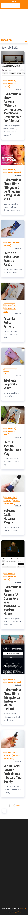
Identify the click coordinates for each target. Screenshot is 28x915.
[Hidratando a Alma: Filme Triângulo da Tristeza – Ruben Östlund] (12, 654)
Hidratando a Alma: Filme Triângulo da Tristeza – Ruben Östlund (12, 699)
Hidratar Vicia (6, 39)
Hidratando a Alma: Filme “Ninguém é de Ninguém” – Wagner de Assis (12, 189)
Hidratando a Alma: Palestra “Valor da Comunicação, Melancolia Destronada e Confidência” (13, 107)
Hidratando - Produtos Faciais (12, 757)
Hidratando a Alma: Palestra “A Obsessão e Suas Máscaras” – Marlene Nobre (12, 600)
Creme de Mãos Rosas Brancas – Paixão (11, 259)
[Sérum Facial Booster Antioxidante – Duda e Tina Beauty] (12, 739)
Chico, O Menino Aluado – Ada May (12, 448)
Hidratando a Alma (9, 80)
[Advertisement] (14, 24)
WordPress (23, 909)
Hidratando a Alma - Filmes (12, 172)
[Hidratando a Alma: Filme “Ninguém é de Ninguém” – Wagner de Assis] (12, 154)
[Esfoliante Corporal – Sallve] (12, 356)
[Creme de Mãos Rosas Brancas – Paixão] (12, 229)
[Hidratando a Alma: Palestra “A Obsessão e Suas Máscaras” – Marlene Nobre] (12, 554)
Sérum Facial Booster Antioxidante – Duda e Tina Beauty (13, 774)
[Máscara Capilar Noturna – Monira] (12, 483)
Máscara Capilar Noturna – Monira (10, 516)
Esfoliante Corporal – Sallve (10, 384)
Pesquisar (14, 1)
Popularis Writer (16, 912)
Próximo (18, 805)
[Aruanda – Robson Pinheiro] (12, 291)
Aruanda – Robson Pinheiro (10, 322)
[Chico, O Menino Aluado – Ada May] (12, 415)
